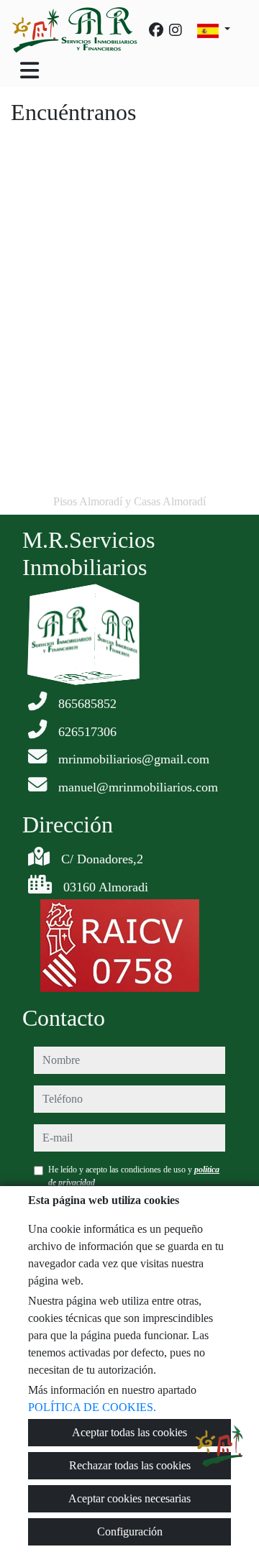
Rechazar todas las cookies (130, 1465)
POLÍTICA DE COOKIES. (92, 1407)
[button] (219, 1445)
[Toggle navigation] (29, 70)
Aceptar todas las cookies (129, 1432)
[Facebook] (156, 30)
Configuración (130, 1531)
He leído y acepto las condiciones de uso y (133, 1176)
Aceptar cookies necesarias (129, 1498)
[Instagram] (175, 30)
